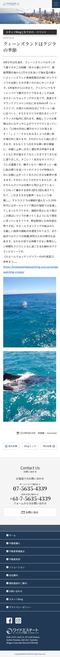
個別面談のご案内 (18, 583)
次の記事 (47, 446)
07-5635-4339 (30, 488)
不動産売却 (14, 559)
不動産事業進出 (17, 551)
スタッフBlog (16, 599)
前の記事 (12, 446)
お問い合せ (32, 512)
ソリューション (17, 567)
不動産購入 (14, 543)
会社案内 (13, 575)
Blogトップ (30, 446)
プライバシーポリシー (20, 607)
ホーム (12, 535)
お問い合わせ (15, 591)
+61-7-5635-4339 (30, 498)
